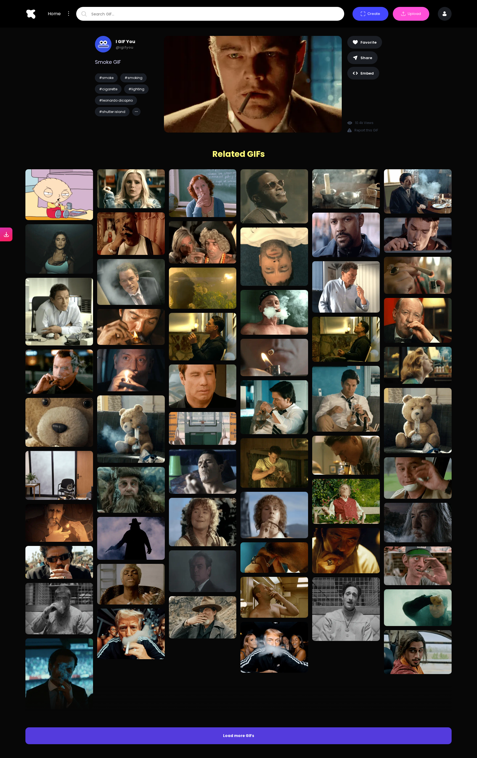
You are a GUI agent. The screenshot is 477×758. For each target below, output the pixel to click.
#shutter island (112, 111)
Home (54, 14)
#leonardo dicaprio (116, 100)
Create (373, 13)
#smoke (106, 77)
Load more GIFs (238, 664)
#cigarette (108, 89)
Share (366, 57)
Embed (367, 73)
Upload (414, 13)
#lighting (136, 89)
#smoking (133, 77)
